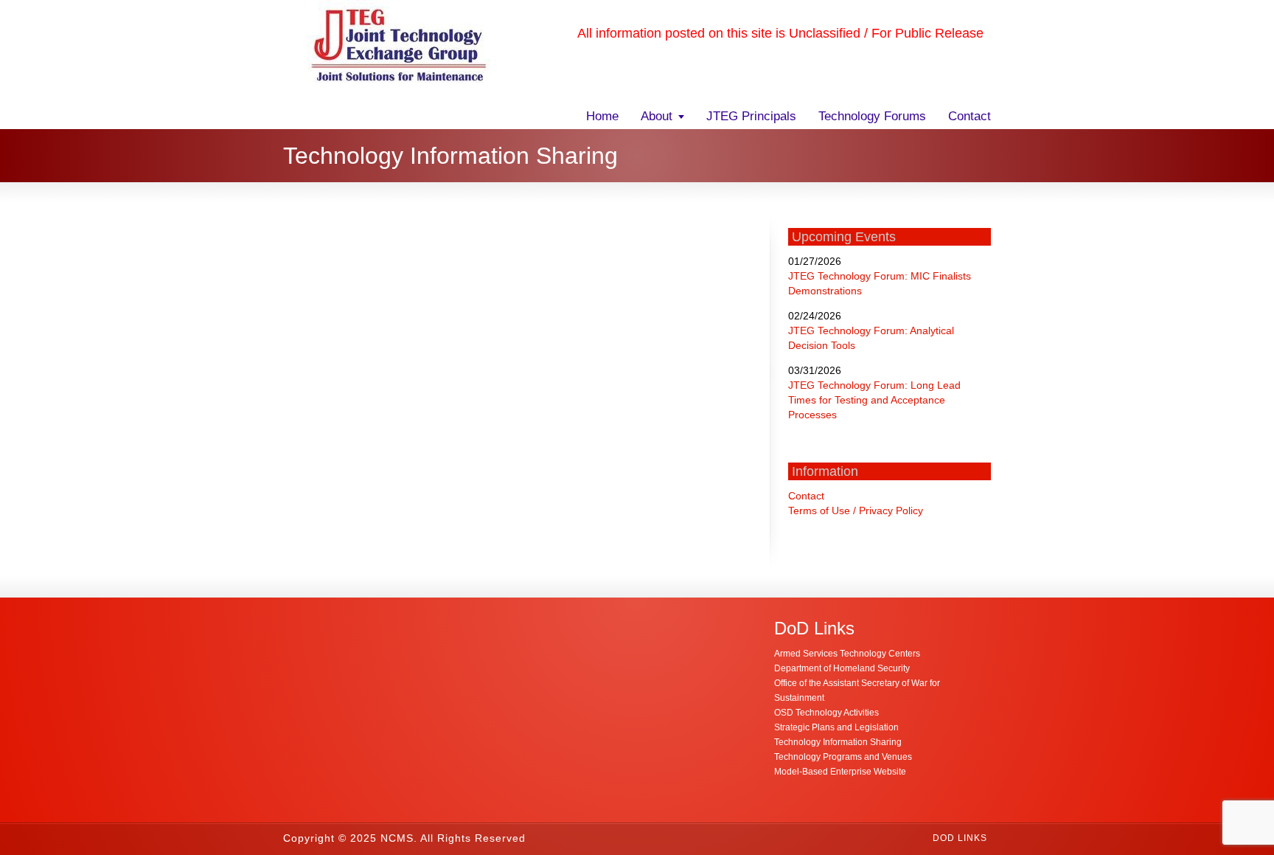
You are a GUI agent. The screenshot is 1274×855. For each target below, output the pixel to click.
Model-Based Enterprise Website (840, 771)
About (656, 116)
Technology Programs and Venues (843, 757)
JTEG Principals (751, 116)
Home (602, 116)
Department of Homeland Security (842, 668)
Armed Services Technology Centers (847, 653)
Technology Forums (872, 116)
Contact (969, 116)
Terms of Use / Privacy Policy (855, 510)
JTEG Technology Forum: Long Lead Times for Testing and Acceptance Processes (874, 399)
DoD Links (960, 838)
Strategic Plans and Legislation (836, 727)
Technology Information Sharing (838, 742)
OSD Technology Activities (826, 712)
